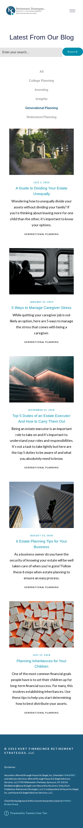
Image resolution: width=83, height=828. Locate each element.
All (41, 71)
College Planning (41, 80)
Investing (41, 89)
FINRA (67, 775)
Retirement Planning (42, 117)
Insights (41, 99)
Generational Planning (41, 108)
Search (73, 51)
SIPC (73, 775)
